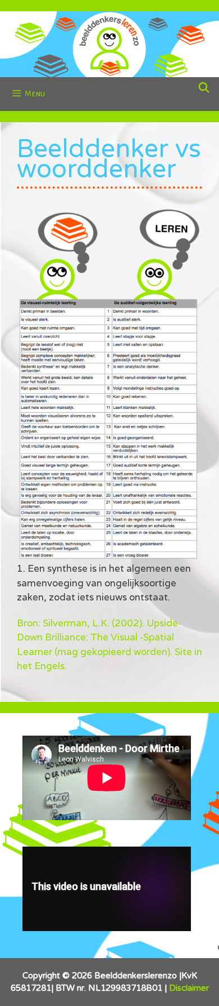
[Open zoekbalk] (204, 88)
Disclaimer (189, 988)
